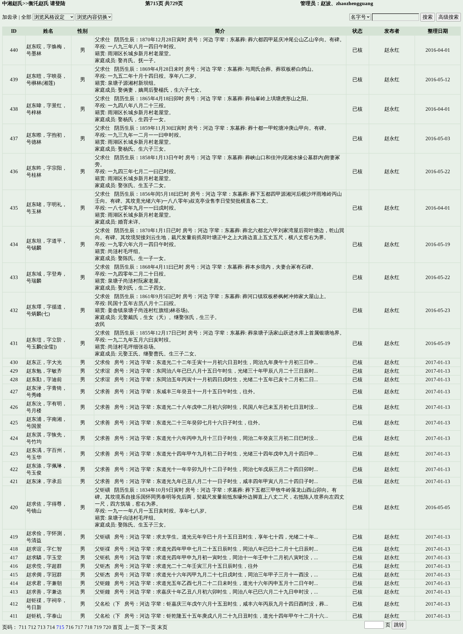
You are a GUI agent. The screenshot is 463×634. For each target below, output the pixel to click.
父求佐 (102, 230)
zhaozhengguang (354, 3)
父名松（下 (107, 604)
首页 (118, 627)
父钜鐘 (102, 583)
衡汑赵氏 (38, 3)
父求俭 (102, 362)
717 (79, 627)
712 (32, 627)
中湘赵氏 (12, 3)
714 (51, 627)
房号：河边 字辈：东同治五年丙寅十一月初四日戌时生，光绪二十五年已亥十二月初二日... (216, 379)
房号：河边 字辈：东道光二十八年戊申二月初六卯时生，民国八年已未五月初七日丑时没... (216, 407)
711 (23, 627)
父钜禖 (102, 549)
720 (107, 627)
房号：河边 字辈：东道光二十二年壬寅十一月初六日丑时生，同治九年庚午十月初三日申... (216, 362)
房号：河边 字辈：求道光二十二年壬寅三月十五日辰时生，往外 (186, 566)
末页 (162, 627)
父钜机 (102, 557)
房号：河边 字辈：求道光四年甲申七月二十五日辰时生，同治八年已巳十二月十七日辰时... (216, 549)
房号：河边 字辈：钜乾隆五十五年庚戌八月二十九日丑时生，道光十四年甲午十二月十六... (226, 616)
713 (42, 627)
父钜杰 (102, 566)
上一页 (131, 627)
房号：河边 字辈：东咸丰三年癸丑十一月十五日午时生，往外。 (186, 391)
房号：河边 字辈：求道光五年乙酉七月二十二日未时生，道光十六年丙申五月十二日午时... (216, 583)
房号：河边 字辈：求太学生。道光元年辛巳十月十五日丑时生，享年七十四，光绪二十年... (216, 537)
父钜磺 (102, 490)
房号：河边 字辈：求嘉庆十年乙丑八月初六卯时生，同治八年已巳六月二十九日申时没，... (216, 592)
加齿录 (9, 17)
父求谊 (102, 371)
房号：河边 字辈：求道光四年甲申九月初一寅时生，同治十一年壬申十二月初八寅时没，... (216, 557)
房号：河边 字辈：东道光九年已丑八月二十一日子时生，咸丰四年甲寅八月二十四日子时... (216, 481)
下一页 (148, 627)
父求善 (102, 391)
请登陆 (57, 3)
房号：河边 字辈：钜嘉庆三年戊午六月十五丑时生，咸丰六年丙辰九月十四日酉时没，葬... (226, 604)
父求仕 (102, 39)
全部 (26, 17)
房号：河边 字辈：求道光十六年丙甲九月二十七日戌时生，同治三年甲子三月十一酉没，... (216, 574)
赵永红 (391, 50)
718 (88, 627)
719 (98, 627)
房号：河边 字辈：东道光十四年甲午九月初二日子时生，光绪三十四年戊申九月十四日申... (216, 454)
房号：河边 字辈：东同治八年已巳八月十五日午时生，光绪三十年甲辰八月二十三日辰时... (216, 371)
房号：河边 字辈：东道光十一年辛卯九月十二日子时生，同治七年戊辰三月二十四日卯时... (216, 469)
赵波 (326, 3)
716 (70, 627)
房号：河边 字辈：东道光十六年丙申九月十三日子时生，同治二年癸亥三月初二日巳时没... (216, 438)
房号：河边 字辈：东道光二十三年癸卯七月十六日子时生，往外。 (188, 422)
